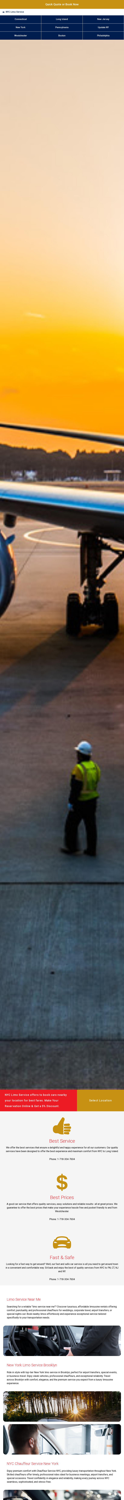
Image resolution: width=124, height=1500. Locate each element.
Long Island (62, 19)
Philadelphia (103, 35)
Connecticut (21, 19)
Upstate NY (103, 27)
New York (20, 27)
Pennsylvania (62, 27)
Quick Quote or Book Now (62, 4)
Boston (61, 35)
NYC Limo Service (15, 12)
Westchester (20, 35)
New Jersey (103, 19)
